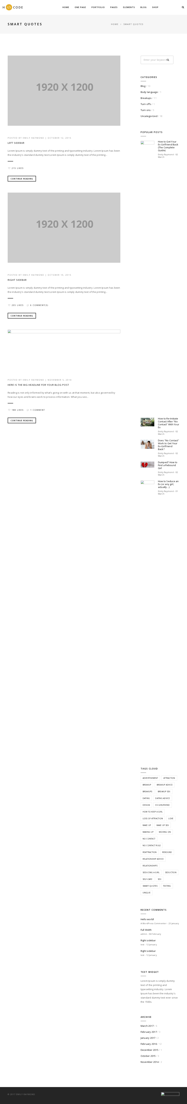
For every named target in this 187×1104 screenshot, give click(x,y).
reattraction (150, 852)
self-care (147, 879)
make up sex (163, 825)
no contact (149, 838)
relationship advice (153, 859)
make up (147, 825)
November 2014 (150, 1062)
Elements (129, 7)
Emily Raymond (33, 137)
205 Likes (18, 305)
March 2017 (147, 1025)
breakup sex (164, 791)
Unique (147, 892)
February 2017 (149, 1031)
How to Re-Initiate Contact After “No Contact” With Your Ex (168, 423)
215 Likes (18, 168)
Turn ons (146, 110)
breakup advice (165, 784)
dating (146, 798)
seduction (170, 872)
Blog (143, 7)
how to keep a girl (153, 811)
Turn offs (146, 104)
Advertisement (150, 778)
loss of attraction (153, 818)
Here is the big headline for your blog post (38, 384)
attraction (169, 778)
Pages (114, 7)
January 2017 (148, 1037)
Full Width (146, 929)
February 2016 (149, 1044)
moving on (165, 832)
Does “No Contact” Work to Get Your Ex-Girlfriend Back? (168, 445)
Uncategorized (149, 116)
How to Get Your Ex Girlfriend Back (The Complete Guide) (168, 146)
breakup (147, 784)
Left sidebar (16, 142)
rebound (167, 852)
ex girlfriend (162, 805)
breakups (147, 791)
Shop (155, 7)
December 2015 (149, 1050)
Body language (149, 92)
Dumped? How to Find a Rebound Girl (168, 465)
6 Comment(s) (39, 305)
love (170, 818)
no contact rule (152, 845)
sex (159, 879)
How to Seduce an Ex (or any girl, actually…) (168, 484)
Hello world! (147, 919)
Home (65, 7)
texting (167, 886)
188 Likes (18, 410)
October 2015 (148, 1056)
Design (146, 805)
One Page (80, 7)
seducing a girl (151, 872)
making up (148, 832)
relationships (150, 865)
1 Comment (37, 410)
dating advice (162, 798)
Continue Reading (22, 178)
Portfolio (98, 7)
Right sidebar (17, 280)
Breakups (146, 98)
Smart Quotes (150, 886)
